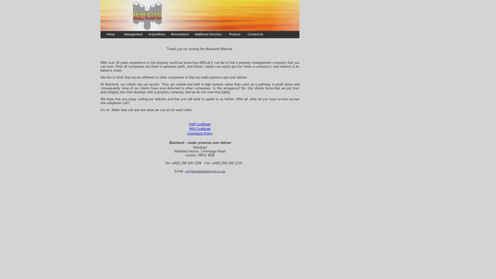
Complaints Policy (200, 133)
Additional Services (208, 34)
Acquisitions (156, 34)
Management (133, 34)
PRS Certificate (200, 129)
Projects (235, 34)
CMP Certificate (200, 124)
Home (110, 34)
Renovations (180, 34)
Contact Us (255, 34)
